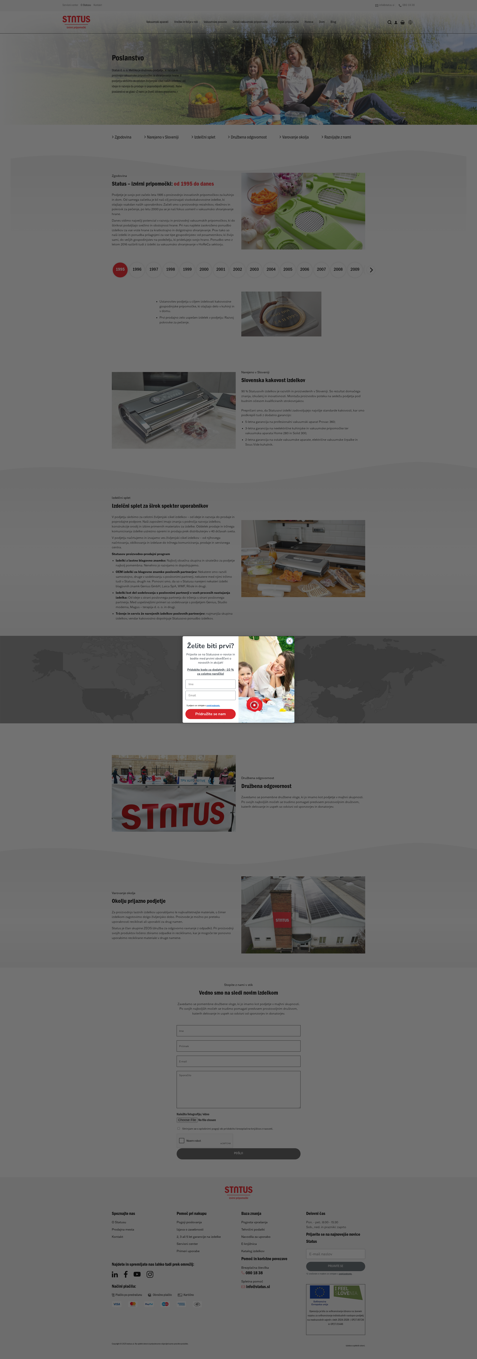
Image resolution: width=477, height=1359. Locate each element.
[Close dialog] (289, 641)
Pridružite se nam (210, 713)
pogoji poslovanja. (213, 706)
